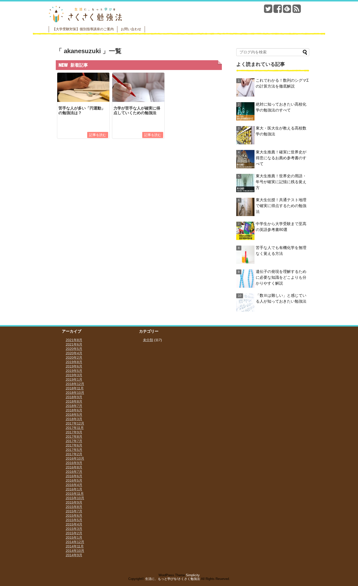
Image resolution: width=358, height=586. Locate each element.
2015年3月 (74, 529)
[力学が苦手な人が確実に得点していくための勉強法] (138, 101)
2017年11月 (75, 428)
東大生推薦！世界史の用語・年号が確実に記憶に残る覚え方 (281, 182)
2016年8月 (74, 467)
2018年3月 (74, 419)
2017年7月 (74, 441)
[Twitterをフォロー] (268, 10)
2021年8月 (74, 340)
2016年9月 (74, 463)
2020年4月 (74, 353)
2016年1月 (74, 489)
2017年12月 (75, 423)
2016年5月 (74, 480)
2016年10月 (75, 458)
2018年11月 (75, 388)
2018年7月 (74, 406)
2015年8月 (74, 507)
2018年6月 (74, 410)
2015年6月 (74, 515)
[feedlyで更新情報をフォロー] (287, 10)
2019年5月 (74, 371)
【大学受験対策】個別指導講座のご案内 (83, 29)
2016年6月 (74, 476)
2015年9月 (74, 502)
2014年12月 (75, 542)
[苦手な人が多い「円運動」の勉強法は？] (83, 101)
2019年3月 (74, 375)
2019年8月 (74, 362)
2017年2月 (74, 454)
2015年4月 (74, 524)
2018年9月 (74, 397)
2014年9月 (74, 555)
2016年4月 (74, 485)
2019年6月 (74, 366)
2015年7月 (74, 511)
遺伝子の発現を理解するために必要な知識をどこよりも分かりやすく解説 (281, 277)
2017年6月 (74, 445)
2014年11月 (75, 546)
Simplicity (193, 575)
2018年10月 (75, 393)
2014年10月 (75, 551)
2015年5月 (74, 520)
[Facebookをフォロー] (277, 10)
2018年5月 (74, 415)
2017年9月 (74, 432)
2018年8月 (74, 401)
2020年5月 (74, 349)
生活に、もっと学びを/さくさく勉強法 (172, 579)
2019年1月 (74, 379)
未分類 (148, 340)
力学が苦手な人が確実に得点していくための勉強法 (136, 110)
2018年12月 (75, 384)
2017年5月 (74, 450)
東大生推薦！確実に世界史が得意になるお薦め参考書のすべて (281, 158)
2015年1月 (74, 537)
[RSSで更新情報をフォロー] (296, 10)
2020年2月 (74, 357)
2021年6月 (74, 344)
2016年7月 (74, 472)
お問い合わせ (131, 29)
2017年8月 (74, 436)
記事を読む (97, 135)
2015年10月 (75, 498)
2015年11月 (75, 494)
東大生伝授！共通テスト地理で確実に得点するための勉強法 (281, 206)
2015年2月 (74, 533)
